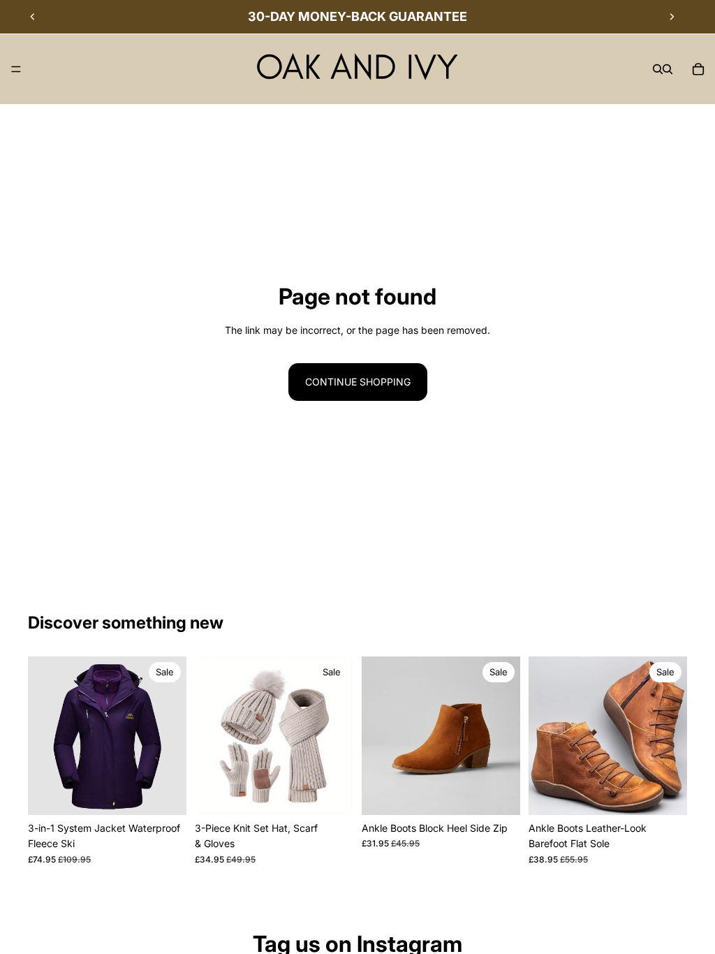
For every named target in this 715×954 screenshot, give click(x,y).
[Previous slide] (32, 16)
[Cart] (698, 69)
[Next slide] (671, 16)
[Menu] (16, 69)
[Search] (657, 69)
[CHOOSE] (164, 793)
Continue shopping (358, 382)
